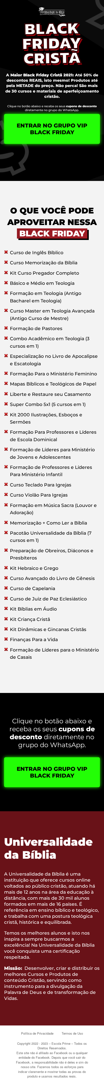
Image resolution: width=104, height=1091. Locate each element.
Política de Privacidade (37, 1033)
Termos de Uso (72, 1033)
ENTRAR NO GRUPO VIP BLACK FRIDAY (52, 129)
